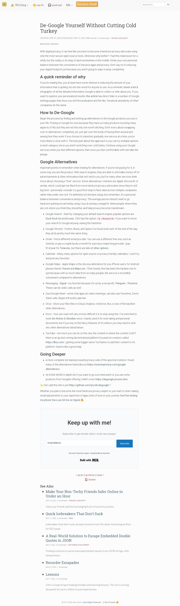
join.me (81, 298)
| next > (99, 475)
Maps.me (80, 268)
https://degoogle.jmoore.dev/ (111, 379)
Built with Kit (89, 460)
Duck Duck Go (53, 218)
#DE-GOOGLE (45, 44)
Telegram (120, 283)
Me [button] (68, 5)
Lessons (52, 574)
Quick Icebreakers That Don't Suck (74, 513)
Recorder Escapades (62, 562)
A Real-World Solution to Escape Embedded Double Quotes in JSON (88, 538)
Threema (132, 283)
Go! (168, 4)
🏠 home (90, 479)
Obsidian (71, 318)
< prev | (80, 475)
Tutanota (65, 248)
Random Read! (87, 4)
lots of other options (97, 248)
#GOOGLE (55, 44)
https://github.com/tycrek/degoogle (89, 385)
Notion (59, 318)
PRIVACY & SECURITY (120, 38)
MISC (71, 518)
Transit (66, 268)
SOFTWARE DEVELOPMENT (78, 545)
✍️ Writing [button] (19, 5)
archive (90, 475)
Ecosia (70, 218)
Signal (63, 283)
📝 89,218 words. (109, 602)
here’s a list (130, 87)
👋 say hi (38, 5)
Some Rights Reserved (92, 602)
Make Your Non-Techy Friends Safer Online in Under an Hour (84, 493)
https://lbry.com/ (55, 342)
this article (92, 96)
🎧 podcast (55, 5)
